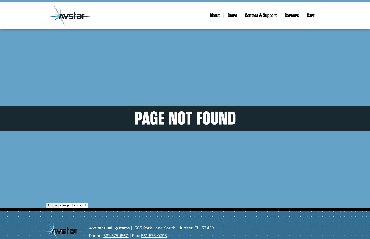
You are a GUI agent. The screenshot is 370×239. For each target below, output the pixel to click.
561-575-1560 (116, 236)
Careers (292, 15)
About (215, 15)
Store (232, 15)
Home (52, 205)
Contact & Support (261, 15)
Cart (310, 15)
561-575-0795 (154, 236)
